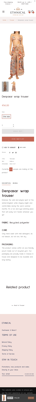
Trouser (12, 20)
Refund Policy (7, 342)
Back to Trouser (19, 305)
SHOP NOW (24, 4)
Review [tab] (15, 183)
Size (3, 112)
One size (6, 117)
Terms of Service (8, 354)
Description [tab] (6, 183)
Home (4, 20)
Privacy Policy (7, 346)
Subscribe (29, 374)
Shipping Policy (7, 350)
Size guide (23, 147)
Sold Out (31, 398)
